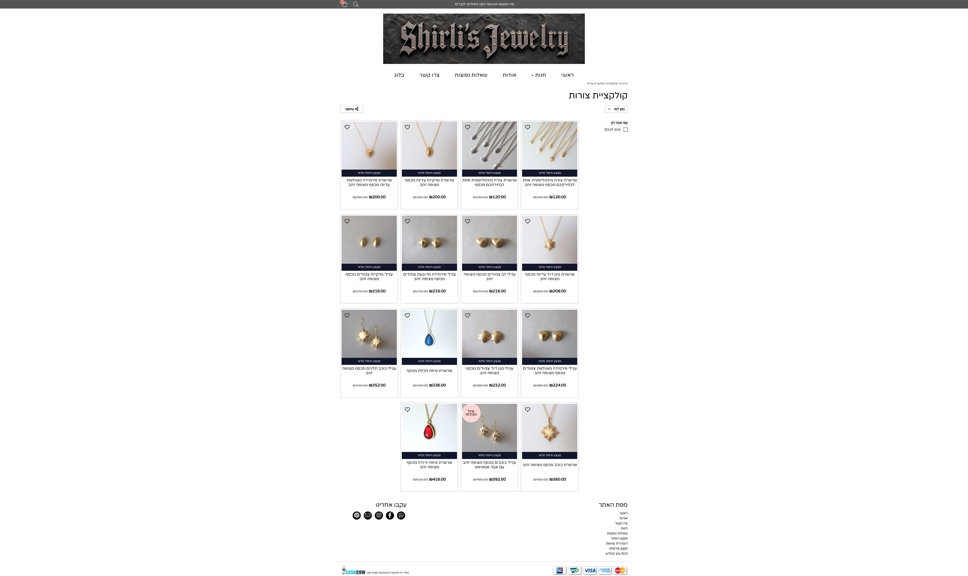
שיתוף (350, 109)
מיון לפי (619, 109)
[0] (342, 6)
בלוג (399, 75)
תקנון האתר (619, 538)
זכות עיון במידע (617, 553)
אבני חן (612, 129)
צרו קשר (429, 75)
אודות (509, 75)
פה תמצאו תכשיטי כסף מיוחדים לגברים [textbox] (484, 4)
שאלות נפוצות (471, 75)
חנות (540, 75)
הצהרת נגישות (617, 543)
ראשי (567, 75)
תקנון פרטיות (618, 548)
